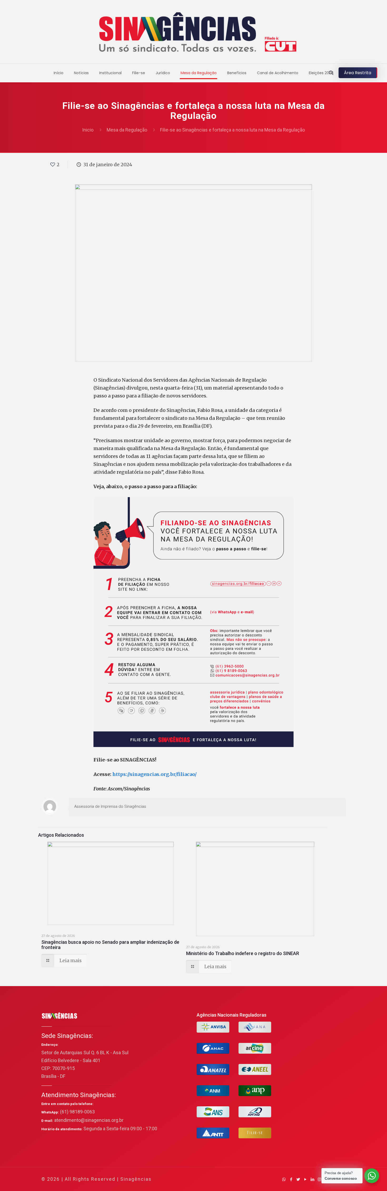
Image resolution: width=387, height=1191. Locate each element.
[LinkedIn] (312, 1179)
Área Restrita (357, 73)
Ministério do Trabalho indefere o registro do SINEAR (242, 953)
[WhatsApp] (284, 1179)
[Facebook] (291, 1179)
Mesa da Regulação (127, 130)
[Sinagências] (193, 33)
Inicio (87, 130)
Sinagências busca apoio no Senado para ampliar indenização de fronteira (110, 944)
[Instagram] (319, 1179)
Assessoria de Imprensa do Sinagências (110, 806)
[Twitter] (298, 1179)
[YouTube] (305, 1179)
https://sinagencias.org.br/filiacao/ (154, 774)
